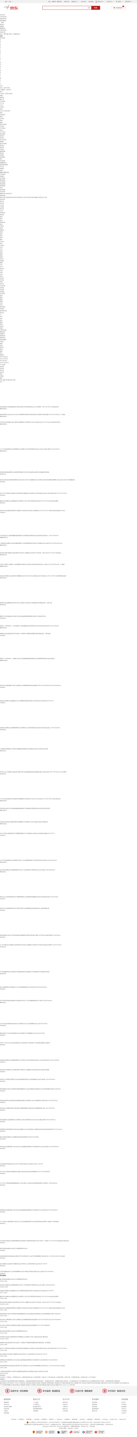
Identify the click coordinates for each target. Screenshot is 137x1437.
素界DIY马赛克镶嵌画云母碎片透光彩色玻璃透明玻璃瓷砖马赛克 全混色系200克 (23, 616)
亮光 (1, 374)
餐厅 (1, 239)
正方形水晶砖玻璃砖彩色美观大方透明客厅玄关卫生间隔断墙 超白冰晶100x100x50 (23, 1023)
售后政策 (94, 1402)
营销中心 (51, 1419)
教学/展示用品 (8, 34)
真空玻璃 (2, 189)
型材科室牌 (37, 1377)
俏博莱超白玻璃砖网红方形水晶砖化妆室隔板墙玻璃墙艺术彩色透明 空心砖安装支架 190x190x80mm (29, 1210)
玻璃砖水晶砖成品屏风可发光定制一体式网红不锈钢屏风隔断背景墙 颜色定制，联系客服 (25, 633)
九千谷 (2, 103)
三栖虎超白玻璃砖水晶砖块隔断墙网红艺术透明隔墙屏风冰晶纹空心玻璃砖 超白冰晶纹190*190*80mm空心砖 (31, 543)
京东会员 (83, 1)
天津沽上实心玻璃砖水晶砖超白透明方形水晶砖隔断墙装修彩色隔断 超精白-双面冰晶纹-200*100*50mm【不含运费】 (33, 772)
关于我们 (13, 1419)
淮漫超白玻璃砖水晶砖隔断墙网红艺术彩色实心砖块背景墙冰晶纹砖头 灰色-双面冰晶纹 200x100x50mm (29, 1060)
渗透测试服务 (50, 1383)
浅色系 (2, 368)
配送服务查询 (37, 1406)
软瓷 (1, 170)
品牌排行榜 (3, 18)
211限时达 (36, 1404)
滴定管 (44, 1377)
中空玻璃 (2, 174)
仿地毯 (2, 291)
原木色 (2, 370)
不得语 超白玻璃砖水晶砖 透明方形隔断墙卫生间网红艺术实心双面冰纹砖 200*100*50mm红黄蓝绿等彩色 (30, 422)
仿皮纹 (2, 287)
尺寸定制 (2, 364)
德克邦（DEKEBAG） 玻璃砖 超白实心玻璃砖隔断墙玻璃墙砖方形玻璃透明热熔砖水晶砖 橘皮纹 (27, 658)
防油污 (2, 326)
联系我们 (21, 1419)
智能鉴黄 (43, 1383)
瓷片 (1, 159)
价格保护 (94, 1404)
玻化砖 (2, 147)
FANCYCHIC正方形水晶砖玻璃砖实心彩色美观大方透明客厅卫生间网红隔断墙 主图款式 (25, 1043)
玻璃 (1, 257)
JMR (70, 1385)
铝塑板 (2, 261)
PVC (1, 264)
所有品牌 (2, 38)
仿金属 (2, 289)
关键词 (89, 1383)
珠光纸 (2, 268)
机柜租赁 (17, 1385)
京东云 (76, 1428)
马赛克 (2, 149)
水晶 (1, 274)
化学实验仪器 (51, 1377)
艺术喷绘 (2, 293)
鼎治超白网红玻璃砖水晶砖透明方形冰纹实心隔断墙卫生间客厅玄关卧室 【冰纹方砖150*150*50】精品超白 (30, 553)
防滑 (1, 324)
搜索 (95, 8)
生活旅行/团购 (8, 1406)
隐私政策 (97, 1419)
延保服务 (124, 1406)
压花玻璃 (2, 182)
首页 (1, 34)
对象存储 (103, 1383)
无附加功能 (3, 330)
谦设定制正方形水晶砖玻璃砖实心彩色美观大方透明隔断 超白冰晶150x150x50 (22, 1033)
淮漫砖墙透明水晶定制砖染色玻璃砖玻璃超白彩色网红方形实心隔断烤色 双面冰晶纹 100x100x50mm (29, 1100)
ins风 (1, 211)
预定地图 (2, 1383)
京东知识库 (3, 17)
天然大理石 (3, 139)
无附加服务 (3, 339)
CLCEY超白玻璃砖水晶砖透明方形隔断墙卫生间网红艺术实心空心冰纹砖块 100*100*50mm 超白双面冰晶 (30, 799)
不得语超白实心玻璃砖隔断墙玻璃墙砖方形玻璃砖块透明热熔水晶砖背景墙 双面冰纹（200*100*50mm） (30, 535)
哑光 (1, 378)
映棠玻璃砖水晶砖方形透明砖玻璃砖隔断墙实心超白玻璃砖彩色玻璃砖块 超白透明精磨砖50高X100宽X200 (30, 1089)
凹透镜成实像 (75, 1377)
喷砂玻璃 (2, 184)
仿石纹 (2, 278)
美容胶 (2, 145)
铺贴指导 (2, 332)
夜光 (1, 224)
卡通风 (2, 207)
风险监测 (89, 1419)
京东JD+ (123, 1413)
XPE (1, 266)
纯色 (1, 282)
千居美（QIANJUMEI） (6, 93)
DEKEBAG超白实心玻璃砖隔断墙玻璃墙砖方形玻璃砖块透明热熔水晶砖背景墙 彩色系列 (25, 808)
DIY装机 (123, 1404)
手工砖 (2, 166)
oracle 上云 (66, 1385)
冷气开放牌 (92, 1377)
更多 (1, 113)
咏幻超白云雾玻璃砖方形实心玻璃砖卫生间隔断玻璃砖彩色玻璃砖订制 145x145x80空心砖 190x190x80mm (30, 685)
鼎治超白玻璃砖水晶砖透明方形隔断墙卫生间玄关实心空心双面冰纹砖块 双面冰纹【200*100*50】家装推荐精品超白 (33, 576)
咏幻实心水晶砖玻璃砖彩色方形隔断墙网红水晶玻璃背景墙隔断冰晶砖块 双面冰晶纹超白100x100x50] (29, 897)
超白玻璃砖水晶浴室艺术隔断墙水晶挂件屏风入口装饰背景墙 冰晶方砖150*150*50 (23, 1264)
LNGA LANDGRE (5, 111)
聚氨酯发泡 (3, 163)
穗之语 (2, 99)
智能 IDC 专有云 (14, 1383)
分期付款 (65, 1406)
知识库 (93, 1383)
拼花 (1, 295)
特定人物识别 (82, 1383)
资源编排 (57, 1383)
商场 (1, 253)
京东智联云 (34, 1385)
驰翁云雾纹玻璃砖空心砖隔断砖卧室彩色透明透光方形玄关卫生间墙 (19, 1137)
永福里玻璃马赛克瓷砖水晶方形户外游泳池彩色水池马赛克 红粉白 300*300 (21, 1164)
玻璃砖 (2, 176)
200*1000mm (4, 359)
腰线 (1, 299)
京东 (18, 8)
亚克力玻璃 (3, 143)
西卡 (1, 91)
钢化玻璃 (2, 134)
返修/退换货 (95, 1408)
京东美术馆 (3, 30)
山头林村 (2, 101)
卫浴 (1, 247)
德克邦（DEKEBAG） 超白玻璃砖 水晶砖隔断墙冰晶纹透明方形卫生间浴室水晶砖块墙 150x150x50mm (29, 626)
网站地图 (97, 1383)
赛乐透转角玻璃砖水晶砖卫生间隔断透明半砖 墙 (13, 1248)
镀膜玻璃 (2, 151)
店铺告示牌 (84, 1377)
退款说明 (94, 1406)
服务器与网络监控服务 (43, 1385)
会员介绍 (6, 1404)
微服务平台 (59, 1385)
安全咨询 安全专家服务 (112, 1383)
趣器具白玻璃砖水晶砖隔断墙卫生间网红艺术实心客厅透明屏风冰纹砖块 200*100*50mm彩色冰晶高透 (29, 501)
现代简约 (2, 199)
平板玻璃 (2, 161)
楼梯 (1, 301)
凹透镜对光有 (17, 1377)
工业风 (2, 205)
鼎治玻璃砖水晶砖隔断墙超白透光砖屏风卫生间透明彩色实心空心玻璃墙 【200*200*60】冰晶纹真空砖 (29, 407)
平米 (1, 316)
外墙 (1, 305)
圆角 (1, 122)
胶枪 (1, 343)
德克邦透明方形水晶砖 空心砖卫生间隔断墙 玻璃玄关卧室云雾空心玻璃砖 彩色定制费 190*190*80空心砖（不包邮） (33, 414)
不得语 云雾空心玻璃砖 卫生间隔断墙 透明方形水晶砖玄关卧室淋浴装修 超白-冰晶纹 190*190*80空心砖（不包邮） (33, 564)
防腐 (1, 328)
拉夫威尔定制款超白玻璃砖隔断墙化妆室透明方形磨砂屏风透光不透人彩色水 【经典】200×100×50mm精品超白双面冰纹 (34, 1241)
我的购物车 (119, 8)
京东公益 (105, 1419)
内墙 (1, 303)
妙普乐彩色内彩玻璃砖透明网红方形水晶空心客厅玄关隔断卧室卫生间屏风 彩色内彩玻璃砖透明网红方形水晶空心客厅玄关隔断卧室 (37, 480)
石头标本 (2, 1377)
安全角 (2, 118)
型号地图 (62, 1383)
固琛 (1, 109)
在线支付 (65, 1404)
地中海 (2, 203)
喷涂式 (2, 347)
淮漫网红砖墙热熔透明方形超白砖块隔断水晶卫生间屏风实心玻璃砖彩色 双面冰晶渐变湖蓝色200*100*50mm (31, 1129)
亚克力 (2, 259)
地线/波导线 (3, 311)
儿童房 (2, 245)
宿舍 (1, 251)
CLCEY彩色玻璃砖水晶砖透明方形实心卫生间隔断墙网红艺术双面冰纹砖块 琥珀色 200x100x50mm (28, 860)
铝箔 (1, 272)
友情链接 (67, 1419)
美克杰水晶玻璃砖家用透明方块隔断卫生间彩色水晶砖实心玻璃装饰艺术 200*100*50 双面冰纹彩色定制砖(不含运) (32, 510)
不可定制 (2, 128)
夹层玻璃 (2, 178)
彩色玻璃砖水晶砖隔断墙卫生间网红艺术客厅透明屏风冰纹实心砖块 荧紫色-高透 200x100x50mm (27, 1119)
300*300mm (3, 360)
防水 (1, 220)
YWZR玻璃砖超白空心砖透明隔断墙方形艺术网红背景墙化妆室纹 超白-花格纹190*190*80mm (27, 1271)
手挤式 (2, 341)
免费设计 (2, 334)
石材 (1, 270)
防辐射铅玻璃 (4, 164)
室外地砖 (2, 307)
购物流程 (6, 1402)
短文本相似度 (123, 1383)
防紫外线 (2, 222)
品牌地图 (67, 1383)
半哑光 (2, 376)
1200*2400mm (4, 362)
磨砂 (1, 297)
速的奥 (2, 97)
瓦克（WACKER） (5, 88)
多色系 (2, 372)
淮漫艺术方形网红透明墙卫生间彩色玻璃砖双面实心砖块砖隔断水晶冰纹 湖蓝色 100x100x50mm (27, 1079)
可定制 (2, 126)
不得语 (2, 107)
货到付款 (65, 1402)
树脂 (1, 262)
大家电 (6, 1411)
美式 (1, 218)
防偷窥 (2, 230)
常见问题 (6, 1408)
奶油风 (2, 214)
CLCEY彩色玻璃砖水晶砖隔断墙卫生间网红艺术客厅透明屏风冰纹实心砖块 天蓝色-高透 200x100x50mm (30, 449)
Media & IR (122, 1419)
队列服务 (38, 1383)
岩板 (1, 276)
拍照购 (33, 1383)
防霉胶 (2, 168)
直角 (1, 116)
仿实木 (2, 284)
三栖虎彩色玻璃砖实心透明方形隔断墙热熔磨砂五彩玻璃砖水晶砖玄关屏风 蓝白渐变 (24, 749)
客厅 (1, 243)
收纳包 (2, 24)
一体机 (2, 22)
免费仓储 (2, 335)
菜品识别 (53, 1385)
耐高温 (2, 355)
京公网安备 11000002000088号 (38, 1422)
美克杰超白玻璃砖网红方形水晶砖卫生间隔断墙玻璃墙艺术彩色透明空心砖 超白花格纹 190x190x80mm (29, 1146)
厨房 (1, 237)
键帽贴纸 (2, 28)
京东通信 (124, 1411)
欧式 (1, 216)
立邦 (1, 86)
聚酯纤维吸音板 (4, 172)
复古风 (2, 201)
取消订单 (94, 1411)
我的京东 (74, 1)
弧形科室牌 (60, 1377)
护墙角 (2, 309)
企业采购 (90, 1)
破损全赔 (2, 337)
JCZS (1, 105)
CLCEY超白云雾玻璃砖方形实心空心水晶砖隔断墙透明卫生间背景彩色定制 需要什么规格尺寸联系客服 (29, 1221)
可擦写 (2, 226)
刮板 (1, 345)
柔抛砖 (2, 141)
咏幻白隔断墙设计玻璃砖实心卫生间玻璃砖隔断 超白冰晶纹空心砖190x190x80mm (23, 987)
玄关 (1, 249)
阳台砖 (2, 312)
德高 (1, 95)
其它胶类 (2, 191)
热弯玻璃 (2, 186)
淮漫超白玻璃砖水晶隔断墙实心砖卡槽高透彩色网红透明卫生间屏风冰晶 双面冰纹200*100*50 (27, 701)
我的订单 (66, 1)
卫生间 (2, 241)
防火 (1, 318)
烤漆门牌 (67, 1377)
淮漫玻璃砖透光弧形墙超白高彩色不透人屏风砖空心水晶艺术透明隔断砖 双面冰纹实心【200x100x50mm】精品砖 (32, 1256)
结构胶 (2, 155)
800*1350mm (4, 357)
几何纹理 (2, 286)
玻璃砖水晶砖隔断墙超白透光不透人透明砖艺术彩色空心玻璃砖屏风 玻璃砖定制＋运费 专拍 (26, 603)
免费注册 (59, 1)
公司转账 (65, 1411)
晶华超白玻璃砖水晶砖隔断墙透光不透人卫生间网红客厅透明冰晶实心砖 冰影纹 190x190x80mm (27, 870)
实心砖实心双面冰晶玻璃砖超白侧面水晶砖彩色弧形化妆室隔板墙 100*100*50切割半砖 (25, 1171)
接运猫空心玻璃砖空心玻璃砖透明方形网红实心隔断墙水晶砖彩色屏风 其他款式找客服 (24, 1070)
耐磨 (1, 322)
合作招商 (36, 1419)
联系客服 (6, 1413)
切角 (1, 120)
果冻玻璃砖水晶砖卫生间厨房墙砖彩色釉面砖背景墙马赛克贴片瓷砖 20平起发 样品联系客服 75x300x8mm (30, 935)
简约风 (2, 209)
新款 (73, 1385)
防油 (1, 234)
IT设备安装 (22, 1383)
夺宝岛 (123, 1402)
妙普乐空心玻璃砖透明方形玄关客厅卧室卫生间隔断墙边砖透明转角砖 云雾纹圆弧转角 (24, 908)
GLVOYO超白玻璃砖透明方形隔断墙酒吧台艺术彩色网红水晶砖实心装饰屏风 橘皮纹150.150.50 (27, 833)
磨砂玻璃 (2, 180)
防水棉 (2, 138)
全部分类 (2, 15)
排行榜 (7, 1383)
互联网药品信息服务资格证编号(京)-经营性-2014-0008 (76, 1422)
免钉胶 (2, 136)
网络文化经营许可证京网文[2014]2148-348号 (76, 1424)
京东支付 (70, 1428)
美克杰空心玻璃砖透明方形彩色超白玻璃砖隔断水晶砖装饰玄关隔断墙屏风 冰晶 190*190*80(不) (27, 1108)
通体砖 (2, 153)
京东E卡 (123, 1408)
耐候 (1, 351)
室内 (1, 236)
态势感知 (28, 1383)
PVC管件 (2, 132)
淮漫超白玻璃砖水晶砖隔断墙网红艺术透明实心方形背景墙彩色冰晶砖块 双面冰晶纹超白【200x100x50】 (30, 727)
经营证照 (92, 1426)
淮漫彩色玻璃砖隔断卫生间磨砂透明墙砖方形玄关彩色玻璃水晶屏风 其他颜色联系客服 (24, 472)
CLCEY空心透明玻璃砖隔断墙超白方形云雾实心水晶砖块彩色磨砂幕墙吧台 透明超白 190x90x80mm (28, 1183)
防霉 (1, 228)
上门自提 (35, 1402)
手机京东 (100, 1)
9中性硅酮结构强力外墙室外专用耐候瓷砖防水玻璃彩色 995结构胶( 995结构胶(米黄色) (25, 972)
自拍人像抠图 (74, 1383)
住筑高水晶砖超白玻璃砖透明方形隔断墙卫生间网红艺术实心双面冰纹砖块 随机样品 (24, 822)
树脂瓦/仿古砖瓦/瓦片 (6, 193)
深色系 (2, 366)
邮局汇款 (65, 1408)
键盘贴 (2, 26)
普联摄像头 (3, 20)
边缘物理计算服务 (25, 1385)
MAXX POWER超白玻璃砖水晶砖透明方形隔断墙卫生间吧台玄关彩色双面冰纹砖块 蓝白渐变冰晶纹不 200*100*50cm (33, 493)
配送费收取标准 (37, 1408)
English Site (113, 1419)
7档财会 (9, 1377)
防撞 (1, 232)
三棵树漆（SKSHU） (6, 90)
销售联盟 (74, 1419)
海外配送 (35, 1411)
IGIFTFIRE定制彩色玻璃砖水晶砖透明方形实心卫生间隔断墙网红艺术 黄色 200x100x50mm (26, 1000)
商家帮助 (44, 1419)
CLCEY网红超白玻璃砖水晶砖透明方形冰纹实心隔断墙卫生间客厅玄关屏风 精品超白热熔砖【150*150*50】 (31, 945)
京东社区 (82, 1419)
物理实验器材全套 (27, 1377)
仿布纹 (2, 280)
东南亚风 (2, 213)
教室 (1, 255)
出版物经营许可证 (56, 1424)
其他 (1, 188)
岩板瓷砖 (2, 157)
